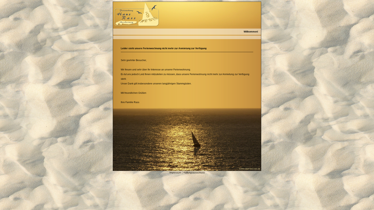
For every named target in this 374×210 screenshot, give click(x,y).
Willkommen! (251, 31)
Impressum (175, 172)
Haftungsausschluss (194, 172)
